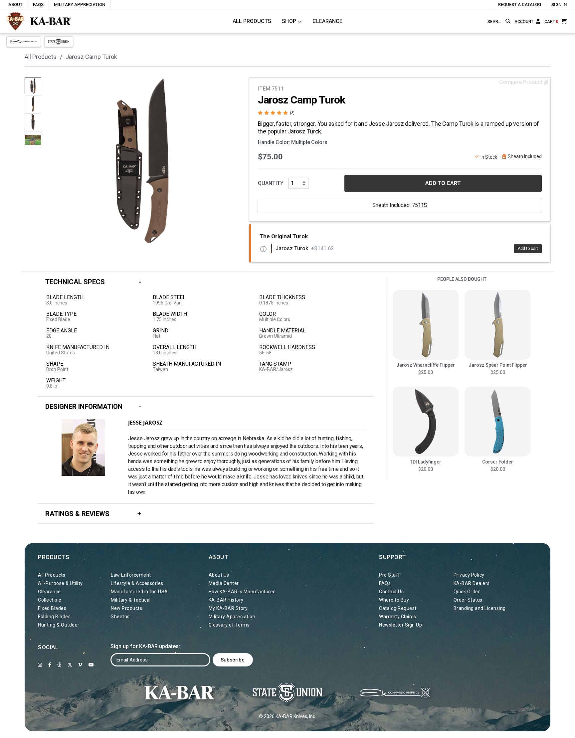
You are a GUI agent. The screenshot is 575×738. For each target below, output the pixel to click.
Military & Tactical (131, 600)
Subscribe (233, 660)
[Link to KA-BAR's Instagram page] (40, 665)
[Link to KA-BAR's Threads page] (59, 665)
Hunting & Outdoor (59, 625)
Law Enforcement (131, 575)
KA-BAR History (226, 600)
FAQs (38, 4)
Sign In (559, 4)
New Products (126, 608)
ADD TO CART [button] (443, 183)
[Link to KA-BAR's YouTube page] (91, 665)
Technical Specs (75, 282)
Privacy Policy (469, 575)
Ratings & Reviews (77, 514)
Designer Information (83, 407)
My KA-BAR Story (228, 608)
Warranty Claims (397, 616)
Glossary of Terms (229, 625)
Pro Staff (389, 575)
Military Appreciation (79, 4)
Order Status (468, 600)
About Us (219, 575)
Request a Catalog (519, 4)
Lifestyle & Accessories (137, 583)
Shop (289, 21)
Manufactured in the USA (139, 591)
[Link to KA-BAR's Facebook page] (50, 665)
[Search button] (507, 21)
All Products (252, 21)
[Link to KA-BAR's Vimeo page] (80, 665)
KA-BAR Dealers (472, 583)
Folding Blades (54, 616)
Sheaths (120, 616)
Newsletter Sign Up (400, 625)
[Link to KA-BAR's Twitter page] (70, 665)
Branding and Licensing (480, 608)
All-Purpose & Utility (60, 583)
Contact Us (391, 591)
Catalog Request (398, 608)
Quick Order (467, 591)
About (15, 4)
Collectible (50, 600)
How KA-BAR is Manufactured (242, 591)
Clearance (327, 21)
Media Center (224, 583)
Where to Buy (394, 600)
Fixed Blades (52, 608)
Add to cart (528, 248)
